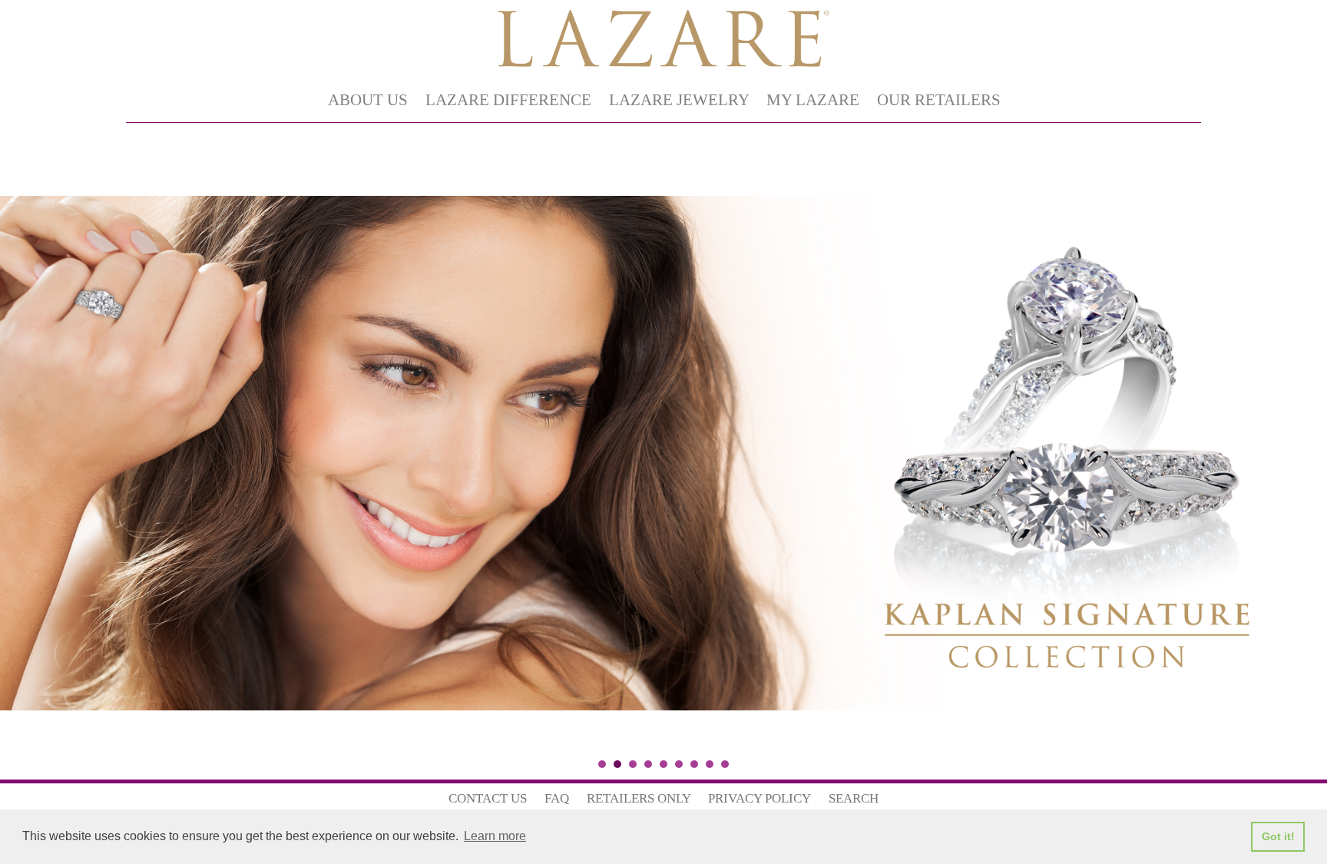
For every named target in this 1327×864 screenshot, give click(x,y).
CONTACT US (487, 798)
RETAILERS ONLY (639, 798)
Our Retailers (939, 100)
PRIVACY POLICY (759, 798)
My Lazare (812, 100)
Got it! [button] (1278, 836)
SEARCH (854, 798)
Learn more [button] (495, 835)
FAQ (556, 798)
